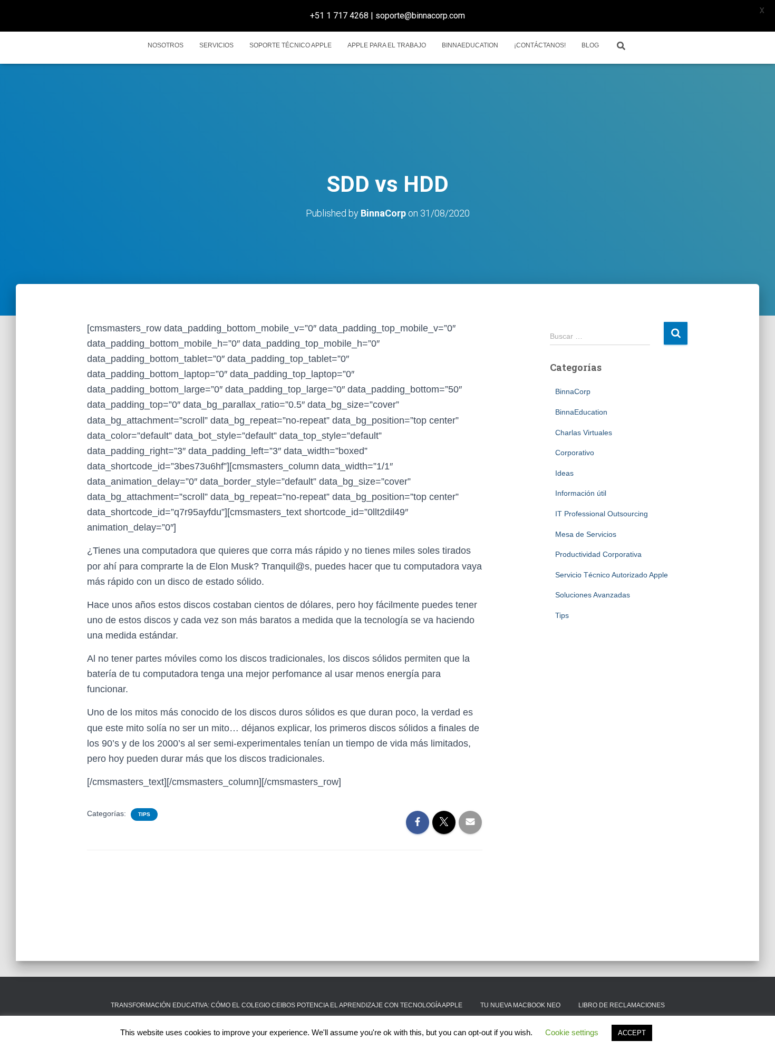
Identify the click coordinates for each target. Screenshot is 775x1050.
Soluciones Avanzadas (592, 595)
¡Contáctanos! (540, 45)
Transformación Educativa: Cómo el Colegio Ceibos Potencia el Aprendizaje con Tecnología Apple (286, 1005)
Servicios (216, 45)
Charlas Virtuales (583, 432)
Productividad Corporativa (598, 554)
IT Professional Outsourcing (601, 513)
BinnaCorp (572, 391)
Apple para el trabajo (386, 45)
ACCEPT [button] (632, 1033)
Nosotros (165, 45)
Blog (590, 45)
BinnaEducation (470, 45)
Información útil (580, 493)
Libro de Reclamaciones (621, 1005)
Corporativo (574, 452)
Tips (144, 814)
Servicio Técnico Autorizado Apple (611, 575)
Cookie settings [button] (571, 1032)
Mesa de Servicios (585, 534)
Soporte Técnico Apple (290, 45)
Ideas (564, 473)
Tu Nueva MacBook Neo (520, 1005)
